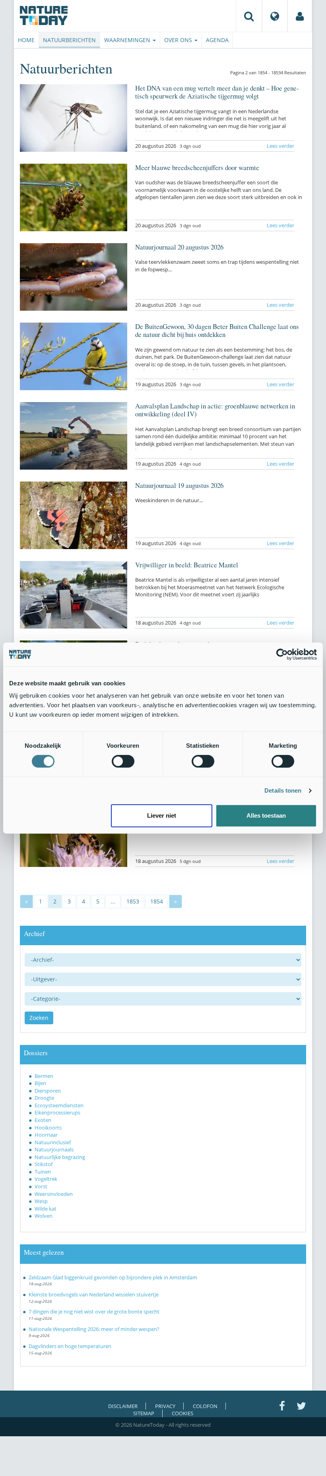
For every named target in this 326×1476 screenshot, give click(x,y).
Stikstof (43, 1164)
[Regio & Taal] (274, 16)
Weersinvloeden (54, 1193)
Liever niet (161, 815)
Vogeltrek (46, 1178)
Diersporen (48, 1090)
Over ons (179, 40)
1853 (132, 901)
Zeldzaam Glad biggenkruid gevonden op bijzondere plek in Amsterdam (113, 1277)
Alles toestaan (266, 815)
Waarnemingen (128, 40)
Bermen (44, 1075)
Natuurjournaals (54, 1149)
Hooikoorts (48, 1127)
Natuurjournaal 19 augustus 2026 (179, 485)
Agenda (217, 40)
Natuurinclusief (53, 1142)
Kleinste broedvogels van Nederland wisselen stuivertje (94, 1294)
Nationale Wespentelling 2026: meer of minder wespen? (94, 1329)
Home (26, 40)
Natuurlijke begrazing (60, 1157)
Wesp (41, 1201)
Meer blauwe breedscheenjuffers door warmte (197, 167)
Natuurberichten (69, 40)
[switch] (123, 761)
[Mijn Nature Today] (299, 16)
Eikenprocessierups (57, 1112)
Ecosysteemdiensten (59, 1105)
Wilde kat (45, 1208)
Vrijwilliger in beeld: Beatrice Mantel (186, 564)
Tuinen (43, 1171)
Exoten (43, 1120)
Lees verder (280, 145)
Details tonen (282, 790)
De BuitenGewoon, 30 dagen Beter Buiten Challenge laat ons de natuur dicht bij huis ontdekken (217, 330)
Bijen (40, 1083)
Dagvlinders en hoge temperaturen (70, 1346)
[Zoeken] (249, 16)
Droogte (44, 1097)
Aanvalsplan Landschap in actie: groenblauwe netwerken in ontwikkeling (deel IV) (215, 409)
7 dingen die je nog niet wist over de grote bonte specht (94, 1311)
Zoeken (39, 1017)
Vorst (41, 1186)
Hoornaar (46, 1134)
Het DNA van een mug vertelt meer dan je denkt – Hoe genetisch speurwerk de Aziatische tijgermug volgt (217, 92)
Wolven (43, 1215)
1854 (156, 901)
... (113, 901)
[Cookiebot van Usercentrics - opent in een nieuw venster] (282, 654)
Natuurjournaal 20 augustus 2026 (179, 246)
